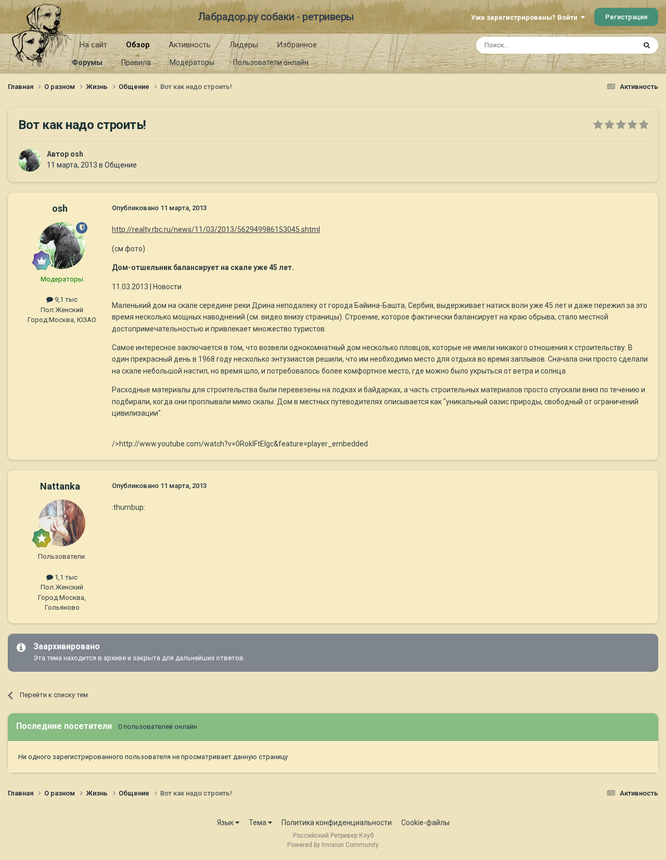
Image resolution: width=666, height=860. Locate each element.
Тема (258, 822)
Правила (136, 62)
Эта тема (607, 45)
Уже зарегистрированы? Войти (526, 17)
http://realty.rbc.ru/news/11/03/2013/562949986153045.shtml (216, 229)
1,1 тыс (65, 577)
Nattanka (60, 486)
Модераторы (192, 62)
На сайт (93, 44)
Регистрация (626, 17)
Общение (121, 165)
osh (76, 154)
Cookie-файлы (425, 822)
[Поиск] (646, 45)
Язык (226, 822)
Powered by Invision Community (333, 845)
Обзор (138, 44)
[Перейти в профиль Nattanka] (62, 522)
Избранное (297, 44)
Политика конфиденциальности (336, 822)
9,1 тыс (65, 299)
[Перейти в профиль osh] (29, 160)
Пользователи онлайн (271, 62)
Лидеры (243, 44)
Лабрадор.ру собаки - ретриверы (276, 16)
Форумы (87, 62)
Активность (190, 44)
